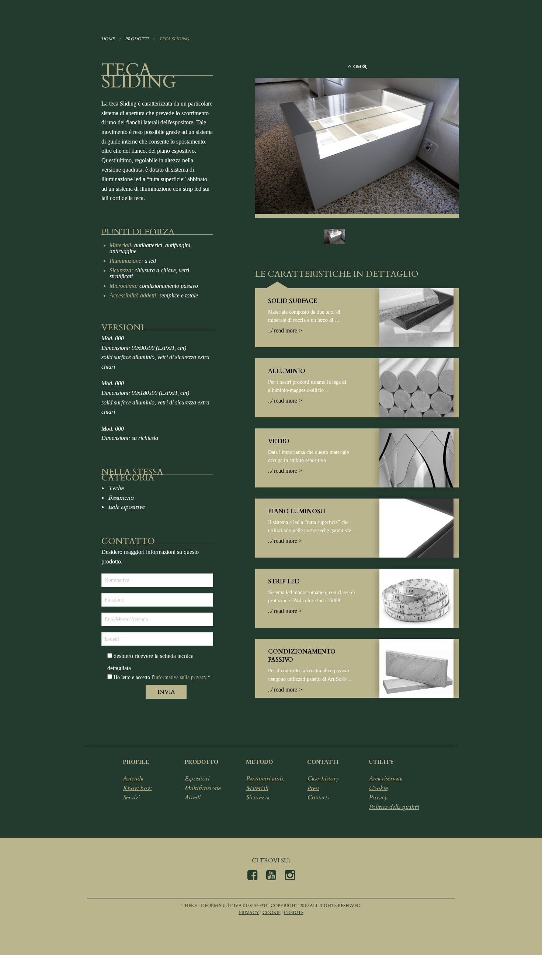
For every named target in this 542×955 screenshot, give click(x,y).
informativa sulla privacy (180, 677)
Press (313, 788)
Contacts (318, 797)
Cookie (378, 788)
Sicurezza (257, 797)
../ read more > (285, 330)
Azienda (133, 779)
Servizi (131, 797)
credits (293, 913)
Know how (137, 788)
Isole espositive (126, 507)
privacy (249, 913)
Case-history (322, 779)
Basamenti (121, 498)
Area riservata (385, 779)
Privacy (378, 797)
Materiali (257, 788)
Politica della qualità (394, 807)
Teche (116, 488)
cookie (272, 913)
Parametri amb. (265, 779)
